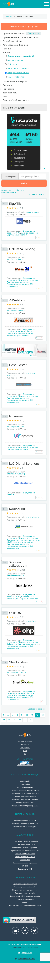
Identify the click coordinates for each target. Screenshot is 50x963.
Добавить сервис (36, 194)
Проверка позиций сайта (25, 844)
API (25, 754)
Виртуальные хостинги (18, 73)
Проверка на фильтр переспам (25, 823)
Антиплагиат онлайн (25, 787)
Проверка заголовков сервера (25, 799)
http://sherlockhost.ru (16, 672)
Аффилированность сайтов (25, 820)
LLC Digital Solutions (24, 464)
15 (9, 720)
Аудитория (6, 190)
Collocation (12, 64)
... (8, 715)
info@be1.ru (27, 953)
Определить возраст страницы (25, 847)
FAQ (25, 751)
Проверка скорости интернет (25, 884)
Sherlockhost (19, 662)
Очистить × (33, 33)
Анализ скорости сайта (25, 803)
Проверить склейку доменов (25, 863)
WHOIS (25, 866)
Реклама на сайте (26, 959)
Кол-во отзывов (9, 192)
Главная (8, 16)
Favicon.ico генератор (25, 899)
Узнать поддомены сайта (25, 857)
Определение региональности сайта (25, 851)
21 (30, 720)
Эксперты (25, 745)
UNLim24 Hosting (22, 249)
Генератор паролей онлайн (25, 887)
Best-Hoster (18, 365)
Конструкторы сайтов (23, 542)
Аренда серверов (16, 60)
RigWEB (15, 204)
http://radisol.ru (32, 517)
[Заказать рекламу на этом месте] (44, 169)
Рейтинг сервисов (25, 741)
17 (20, 720)
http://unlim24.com (15, 259)
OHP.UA (15, 613)
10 (27, 715)
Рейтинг (21, 190)
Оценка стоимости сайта (25, 854)
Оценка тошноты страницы (25, 796)
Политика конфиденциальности (25, 947)
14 (4, 720)
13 (43, 715)
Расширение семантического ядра (25, 790)
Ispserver (16, 416)
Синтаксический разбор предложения (25, 905)
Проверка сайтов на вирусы (25, 827)
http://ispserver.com (15, 426)
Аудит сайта (25, 784)
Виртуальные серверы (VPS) (21, 56)
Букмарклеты (25, 748)
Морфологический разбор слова (25, 806)
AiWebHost (17, 300)
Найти (24, 183)
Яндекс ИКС (25, 860)
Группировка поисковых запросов (25, 793)
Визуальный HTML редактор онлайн (25, 896)
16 (15, 720)
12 (38, 715)
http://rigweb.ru (32, 212)
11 (32, 715)
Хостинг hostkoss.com (17, 564)
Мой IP (25, 902)
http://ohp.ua (31, 621)
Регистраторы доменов (18, 68)
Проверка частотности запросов (25, 841)
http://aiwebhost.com (16, 310)
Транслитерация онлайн (25, 893)
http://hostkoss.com (15, 576)
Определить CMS (25, 869)
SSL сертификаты (16, 77)
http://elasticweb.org (16, 474)
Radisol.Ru (17, 509)
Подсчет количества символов (25, 890)
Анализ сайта (25, 781)
